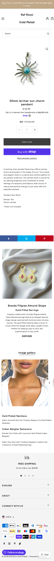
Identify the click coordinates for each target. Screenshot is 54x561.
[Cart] (52, 18)
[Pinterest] (15, 544)
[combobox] (27, 33)
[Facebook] (4, 544)
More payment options (27, 158)
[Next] (48, 4)
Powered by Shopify (38, 556)
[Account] (47, 18)
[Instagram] (9, 544)
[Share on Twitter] (27, 238)
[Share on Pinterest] (45, 238)
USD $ (8, 517)
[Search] (48, 33)
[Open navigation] (9, 18)
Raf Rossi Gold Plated (26, 18)
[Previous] (5, 4)
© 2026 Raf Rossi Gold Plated (14, 556)
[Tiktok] (20, 544)
